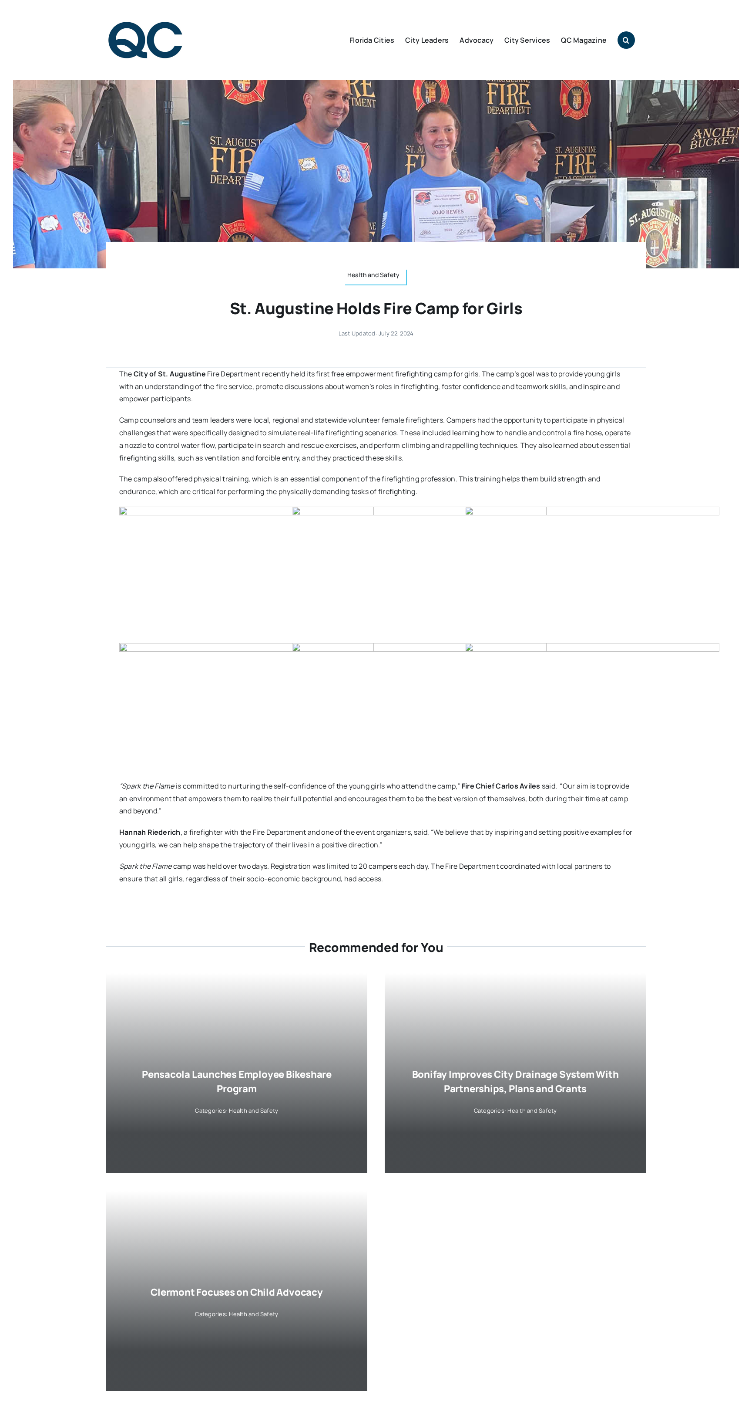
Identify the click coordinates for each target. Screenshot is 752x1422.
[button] (626, 40)
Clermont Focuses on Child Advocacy (237, 1292)
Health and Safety (253, 1110)
